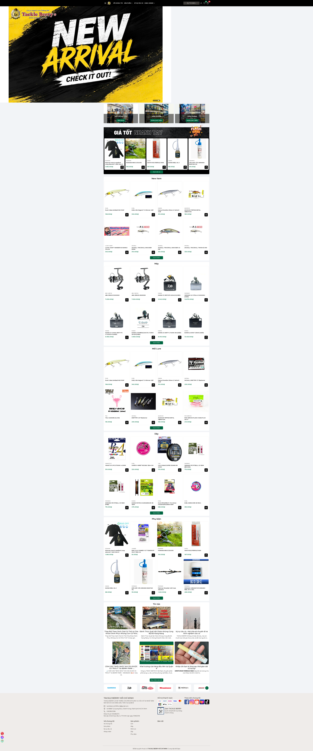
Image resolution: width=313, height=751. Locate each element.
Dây (156, 434)
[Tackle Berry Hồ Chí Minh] (109, 3)
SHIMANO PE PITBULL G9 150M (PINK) (115, 503)
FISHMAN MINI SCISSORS (134, 162)
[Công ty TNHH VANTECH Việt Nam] (85, 54)
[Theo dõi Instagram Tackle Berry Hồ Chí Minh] (191, 702)
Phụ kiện (156, 519)
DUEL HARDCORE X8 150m (192, 503)
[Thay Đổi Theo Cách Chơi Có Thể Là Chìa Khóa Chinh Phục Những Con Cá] (121, 618)
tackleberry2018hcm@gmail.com (117, 706)
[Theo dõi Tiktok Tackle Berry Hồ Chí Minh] (207, 702)
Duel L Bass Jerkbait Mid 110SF (114, 210)
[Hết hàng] (143, 167)
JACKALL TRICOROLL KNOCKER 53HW (142, 248)
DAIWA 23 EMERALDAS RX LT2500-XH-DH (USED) (143, 333)
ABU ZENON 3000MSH (112, 295)
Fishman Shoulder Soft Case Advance (167, 588)
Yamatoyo (108, 463)
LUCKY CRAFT (109, 245)
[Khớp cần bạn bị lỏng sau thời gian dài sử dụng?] (192, 653)
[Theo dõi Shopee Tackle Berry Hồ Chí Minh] (196, 702)
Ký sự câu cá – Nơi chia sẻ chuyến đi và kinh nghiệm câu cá (192, 632)
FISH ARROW (187, 416)
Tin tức (156, 604)
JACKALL (134, 245)
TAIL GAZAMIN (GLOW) (112, 418)
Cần (132, 724)
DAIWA (170, 160)
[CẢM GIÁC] (121, 653)
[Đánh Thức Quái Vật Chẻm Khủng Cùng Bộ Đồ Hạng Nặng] (156, 618)
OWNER (134, 548)
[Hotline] (2, 733)
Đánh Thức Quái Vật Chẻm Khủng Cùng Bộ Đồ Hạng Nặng (156, 632)
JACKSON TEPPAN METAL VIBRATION (192, 210)
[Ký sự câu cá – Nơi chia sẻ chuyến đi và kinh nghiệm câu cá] (192, 618)
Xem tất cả (156, 172)
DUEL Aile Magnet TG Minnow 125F (142, 210)
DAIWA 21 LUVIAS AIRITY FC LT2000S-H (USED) (114, 333)
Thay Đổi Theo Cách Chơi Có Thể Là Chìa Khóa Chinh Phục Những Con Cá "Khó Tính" (121, 632)
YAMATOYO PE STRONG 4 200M (115, 465)
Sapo (178, 748)
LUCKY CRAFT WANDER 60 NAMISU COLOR (116, 248)
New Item (156, 178)
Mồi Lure (156, 348)
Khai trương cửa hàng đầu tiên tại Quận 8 (156, 667)
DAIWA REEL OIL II (173, 162)
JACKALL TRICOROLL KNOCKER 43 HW (169, 248)
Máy (156, 263)
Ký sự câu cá (138, 3)
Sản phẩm (127, 3)
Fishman (107, 160)
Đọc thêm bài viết (156, 680)
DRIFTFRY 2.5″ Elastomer (139, 418)
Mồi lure (133, 729)
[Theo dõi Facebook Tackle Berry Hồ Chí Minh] (186, 702)
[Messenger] (2, 737)
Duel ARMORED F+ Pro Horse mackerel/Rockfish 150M (167, 503)
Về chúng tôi (118, 3)
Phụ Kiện (134, 734)
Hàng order (149, 3)
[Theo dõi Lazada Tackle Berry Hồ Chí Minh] (202, 702)
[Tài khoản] (201, 3)
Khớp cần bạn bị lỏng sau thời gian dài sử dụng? (192, 667)
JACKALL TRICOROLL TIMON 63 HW (195, 247)
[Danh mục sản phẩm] (105, 3)
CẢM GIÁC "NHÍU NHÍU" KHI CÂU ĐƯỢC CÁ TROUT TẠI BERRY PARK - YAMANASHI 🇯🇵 (121, 667)
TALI (106, 416)
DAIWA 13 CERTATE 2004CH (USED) (169, 295)
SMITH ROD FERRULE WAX (155, 162)
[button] (207, 154)
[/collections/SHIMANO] (111, 688)
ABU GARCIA (108, 293)
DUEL (106, 208)
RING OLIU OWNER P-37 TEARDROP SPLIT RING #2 (143, 551)
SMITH (149, 160)
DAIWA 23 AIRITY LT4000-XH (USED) (169, 332)
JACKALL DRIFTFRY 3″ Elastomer (194, 380)
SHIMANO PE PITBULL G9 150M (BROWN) (194, 466)
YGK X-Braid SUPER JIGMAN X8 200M (167, 466)
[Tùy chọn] (127, 214)
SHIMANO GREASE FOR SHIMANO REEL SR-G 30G (194, 588)
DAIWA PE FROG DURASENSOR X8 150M (142, 503)
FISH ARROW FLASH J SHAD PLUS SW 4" (195, 418)
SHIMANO (192, 160)
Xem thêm (156, 257)
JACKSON (187, 208)
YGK (159, 463)
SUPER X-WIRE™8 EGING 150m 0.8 (142, 465)
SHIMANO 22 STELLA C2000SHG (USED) (194, 296)
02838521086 (111, 711)
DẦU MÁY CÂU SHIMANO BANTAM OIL (197, 163)
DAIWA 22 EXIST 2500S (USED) (194, 332)
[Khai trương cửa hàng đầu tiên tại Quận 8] (156, 653)
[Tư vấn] (2, 741)
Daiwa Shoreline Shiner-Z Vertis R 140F (168, 210)
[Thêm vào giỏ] (122, 167)
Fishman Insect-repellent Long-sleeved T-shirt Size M (114, 163)
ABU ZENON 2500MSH (139, 295)
